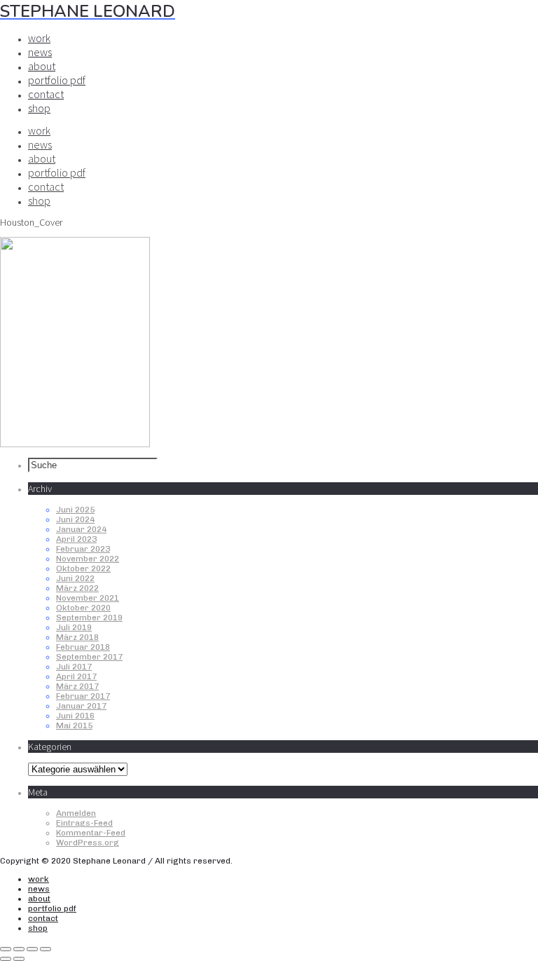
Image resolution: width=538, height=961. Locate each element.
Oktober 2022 (83, 568)
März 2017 (77, 686)
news (40, 52)
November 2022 (87, 559)
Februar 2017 (83, 696)
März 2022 (77, 588)
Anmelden (76, 813)
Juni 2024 (75, 519)
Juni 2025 (75, 509)
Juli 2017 (74, 667)
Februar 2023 (83, 549)
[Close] (5, 949)
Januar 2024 (81, 529)
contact (46, 94)
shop (39, 108)
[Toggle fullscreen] (32, 949)
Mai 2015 (74, 725)
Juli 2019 (74, 627)
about (41, 66)
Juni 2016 (75, 716)
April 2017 (76, 676)
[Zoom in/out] (45, 949)
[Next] (19, 959)
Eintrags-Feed (84, 823)
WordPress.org (87, 842)
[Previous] (5, 959)
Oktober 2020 (83, 608)
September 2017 (89, 657)
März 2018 (77, 637)
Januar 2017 (81, 706)
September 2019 (89, 617)
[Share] (19, 949)
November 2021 (87, 598)
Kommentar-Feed (90, 833)
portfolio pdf (56, 80)
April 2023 (76, 539)
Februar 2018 (83, 647)
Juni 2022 (75, 578)
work (39, 38)
